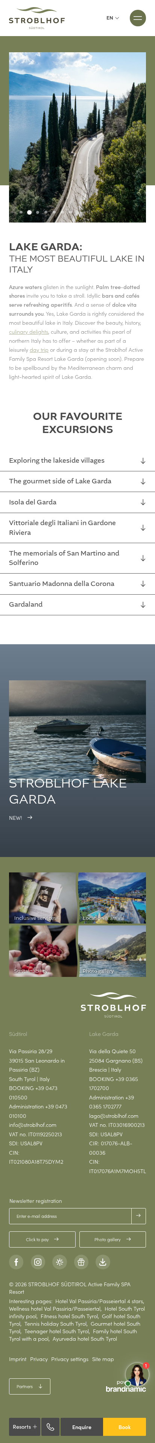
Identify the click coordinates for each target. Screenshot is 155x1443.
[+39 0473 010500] (50, 1427)
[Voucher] (81, 1262)
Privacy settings (69, 1359)
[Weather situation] (59, 1262)
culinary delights (28, 331)
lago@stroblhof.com (113, 1115)
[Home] (37, 18)
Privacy (39, 1359)
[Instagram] (38, 1262)
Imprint (17, 1359)
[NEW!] (77, 731)
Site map (103, 1359)
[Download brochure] (103, 1262)
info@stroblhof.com (32, 1124)
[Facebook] (16, 1262)
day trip (39, 349)
